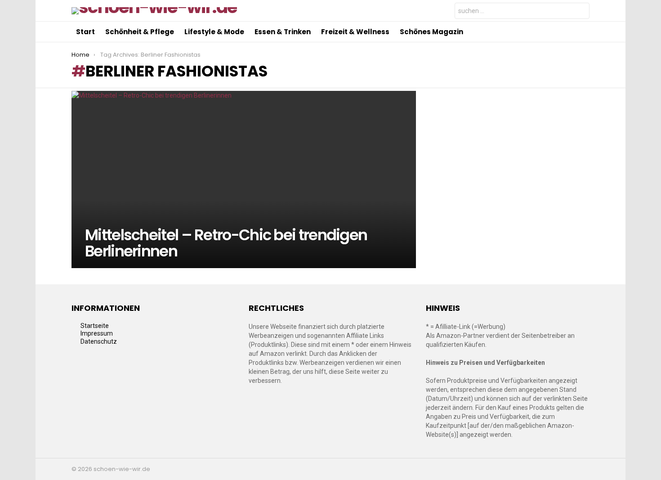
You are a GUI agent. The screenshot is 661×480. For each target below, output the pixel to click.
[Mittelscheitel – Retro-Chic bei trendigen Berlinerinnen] (243, 179)
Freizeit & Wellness (355, 31)
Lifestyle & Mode (214, 31)
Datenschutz (98, 341)
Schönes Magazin (431, 31)
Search (581, 12)
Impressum (96, 333)
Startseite (94, 325)
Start (85, 31)
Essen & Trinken (283, 31)
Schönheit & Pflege (139, 31)
